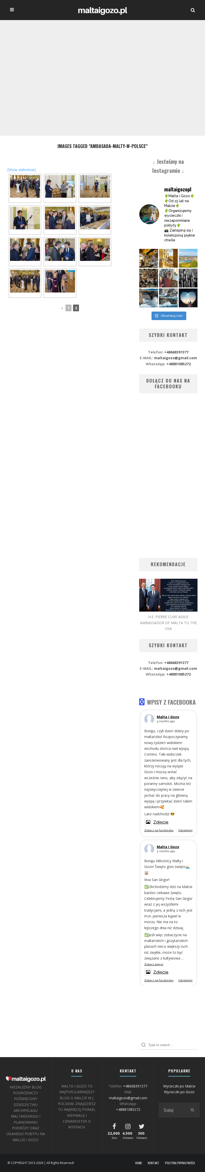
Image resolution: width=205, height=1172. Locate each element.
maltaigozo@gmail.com (175, 357)
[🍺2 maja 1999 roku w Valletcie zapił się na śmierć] (148, 258)
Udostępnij (185, 830)
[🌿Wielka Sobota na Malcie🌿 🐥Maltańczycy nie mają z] (168, 278)
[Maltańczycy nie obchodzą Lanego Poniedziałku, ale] (188, 258)
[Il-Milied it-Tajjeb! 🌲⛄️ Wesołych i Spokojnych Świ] (188, 297)
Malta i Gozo (168, 716)
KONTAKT (153, 1162)
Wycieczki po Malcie (179, 1086)
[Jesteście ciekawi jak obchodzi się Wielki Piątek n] (188, 278)
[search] (192, 1110)
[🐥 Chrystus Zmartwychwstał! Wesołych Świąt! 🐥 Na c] (148, 278)
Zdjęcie (160, 822)
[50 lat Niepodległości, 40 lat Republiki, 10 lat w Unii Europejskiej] (25, 186)
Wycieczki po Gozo (179, 1091)
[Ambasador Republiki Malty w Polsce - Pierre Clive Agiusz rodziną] (60, 281)
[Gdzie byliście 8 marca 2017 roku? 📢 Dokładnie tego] (168, 297)
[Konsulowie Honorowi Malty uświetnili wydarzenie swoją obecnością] (95, 249)
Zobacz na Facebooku (159, 830)
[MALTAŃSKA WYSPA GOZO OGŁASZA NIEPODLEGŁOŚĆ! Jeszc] (148, 297)
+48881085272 (178, 363)
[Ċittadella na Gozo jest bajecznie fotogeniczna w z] (168, 258)
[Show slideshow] (22, 169)
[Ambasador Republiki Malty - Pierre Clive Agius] (25, 218)
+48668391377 (176, 352)
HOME (138, 1162)
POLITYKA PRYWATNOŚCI (180, 1162)
